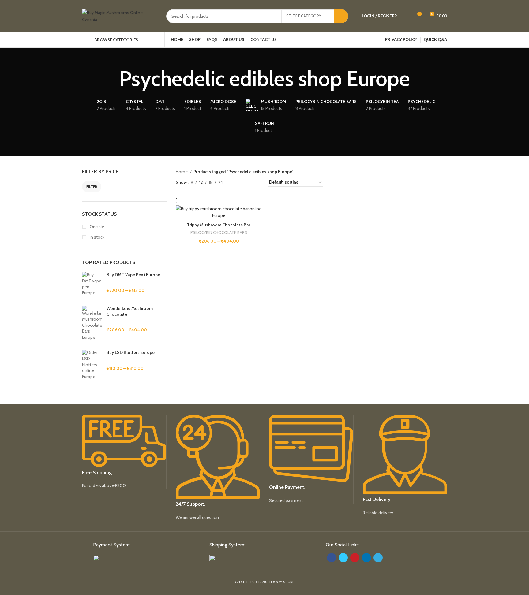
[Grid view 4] (256, 182)
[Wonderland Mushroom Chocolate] (92, 323)
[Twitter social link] (343, 557)
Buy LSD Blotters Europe (131, 352)
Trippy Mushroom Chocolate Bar (218, 225)
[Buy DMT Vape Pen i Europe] (92, 284)
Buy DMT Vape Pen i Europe (133, 274)
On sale (96, 226)
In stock (96, 237)
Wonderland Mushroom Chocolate (130, 311)
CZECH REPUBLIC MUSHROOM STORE (264, 582)
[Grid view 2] (237, 182)
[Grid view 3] (246, 182)
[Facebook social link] (331, 557)
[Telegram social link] (378, 557)
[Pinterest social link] (354, 557)
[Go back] (111, 79)
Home (182, 171)
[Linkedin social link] (366, 557)
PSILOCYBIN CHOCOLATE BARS (218, 232)
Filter (91, 186)
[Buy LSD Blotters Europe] (92, 365)
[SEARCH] (341, 16)
